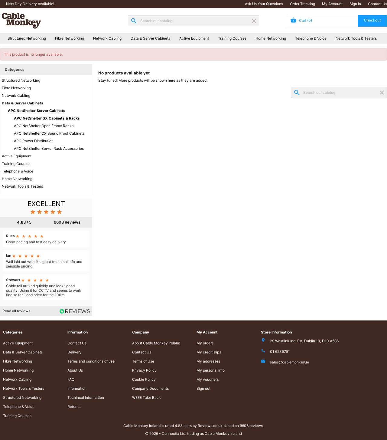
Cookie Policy (144, 379)
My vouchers (208, 379)
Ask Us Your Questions (264, 4)
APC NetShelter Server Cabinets (36, 110)
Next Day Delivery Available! (30, 4)
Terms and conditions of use (91, 361)
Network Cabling (107, 38)
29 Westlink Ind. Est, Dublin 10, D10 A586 (304, 341)
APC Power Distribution (34, 141)
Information (76, 388)
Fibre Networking (69, 38)
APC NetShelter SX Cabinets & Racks (47, 118)
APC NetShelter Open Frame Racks (43, 125)
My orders (205, 343)
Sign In (355, 4)
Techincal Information (85, 397)
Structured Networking (27, 38)
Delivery (74, 352)
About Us (75, 370)
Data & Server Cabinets (150, 38)
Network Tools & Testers (356, 38)
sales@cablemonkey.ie (289, 362)
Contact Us (377, 4)
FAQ (70, 379)
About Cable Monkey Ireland (156, 343)
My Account (332, 4)
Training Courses (232, 38)
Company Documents (150, 388)
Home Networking (270, 38)
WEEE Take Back (146, 397)
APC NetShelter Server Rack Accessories (49, 148)
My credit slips (209, 352)
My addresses (208, 361)
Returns (73, 406)
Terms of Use (143, 361)
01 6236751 (280, 351)
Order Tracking (302, 4)
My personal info (211, 370)
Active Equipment (194, 38)
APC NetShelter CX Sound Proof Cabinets (49, 133)
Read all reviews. (16, 311)
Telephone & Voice (311, 38)
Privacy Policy (144, 370)
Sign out (203, 388)
